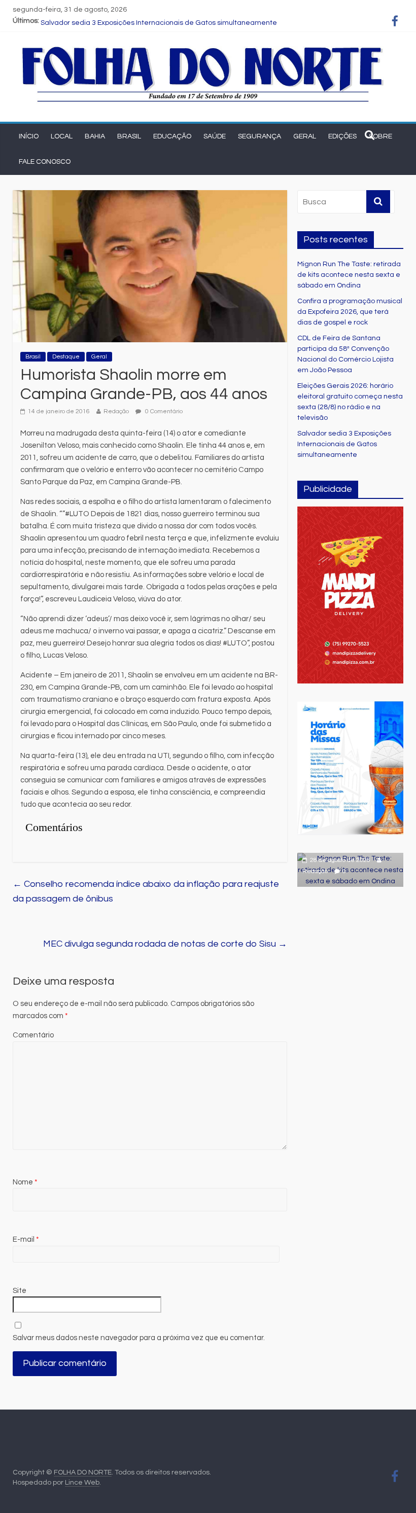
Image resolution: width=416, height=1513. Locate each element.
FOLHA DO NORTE (83, 1472)
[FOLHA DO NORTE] (203, 48)
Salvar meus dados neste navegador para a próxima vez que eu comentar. (139, 1338)
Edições (342, 136)
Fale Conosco (45, 161)
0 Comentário (163, 411)
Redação (116, 411)
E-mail (26, 1239)
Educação (172, 136)
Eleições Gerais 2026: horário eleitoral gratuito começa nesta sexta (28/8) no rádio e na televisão (200, 20)
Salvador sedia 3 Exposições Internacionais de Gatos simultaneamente (344, 444)
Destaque (66, 356)
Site (19, 1290)
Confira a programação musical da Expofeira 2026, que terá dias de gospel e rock (349, 312)
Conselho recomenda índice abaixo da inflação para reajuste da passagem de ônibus (146, 891)
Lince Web (82, 1482)
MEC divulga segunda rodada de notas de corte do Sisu (165, 944)
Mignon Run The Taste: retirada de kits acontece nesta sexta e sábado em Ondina (349, 275)
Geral (304, 136)
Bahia (95, 136)
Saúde (214, 136)
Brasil (129, 136)
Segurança (259, 136)
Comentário (33, 1035)
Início (29, 136)
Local (62, 136)
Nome (25, 1182)
